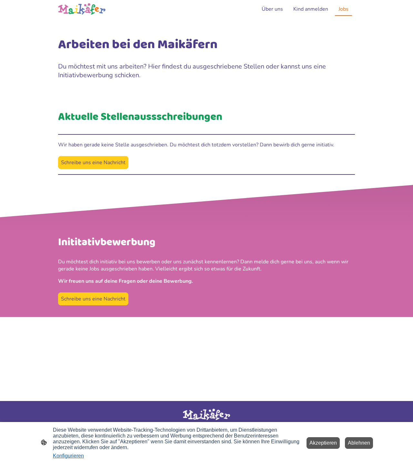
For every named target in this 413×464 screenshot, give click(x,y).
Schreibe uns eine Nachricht (93, 162)
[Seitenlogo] (82, 9)
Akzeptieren (323, 443)
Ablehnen (359, 443)
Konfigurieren (68, 456)
